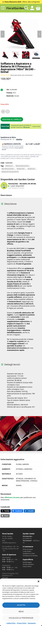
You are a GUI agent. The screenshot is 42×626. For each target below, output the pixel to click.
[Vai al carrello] (38, 9)
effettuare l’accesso (12, 497)
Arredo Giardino (28, 564)
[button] (38, 581)
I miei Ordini (27, 551)
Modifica (19, 139)
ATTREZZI (9, 166)
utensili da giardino (10, 172)
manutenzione (22, 166)
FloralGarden (15, 8)
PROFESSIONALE (8, 169)
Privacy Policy (21, 623)
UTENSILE (21, 169)
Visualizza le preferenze (21, 618)
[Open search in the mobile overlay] (26, 8)
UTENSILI (32, 169)
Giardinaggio (27, 562)
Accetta (21, 605)
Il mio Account (28, 549)
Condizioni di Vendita (30, 556)
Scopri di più (36, 126)
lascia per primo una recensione (21, 75)
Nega (21, 611)
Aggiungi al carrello (11, 119)
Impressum (32, 623)
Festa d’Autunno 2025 (13, 2)
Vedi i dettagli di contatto (16, 188)
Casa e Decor (27, 566)
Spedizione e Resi (29, 553)
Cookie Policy (11, 623)
